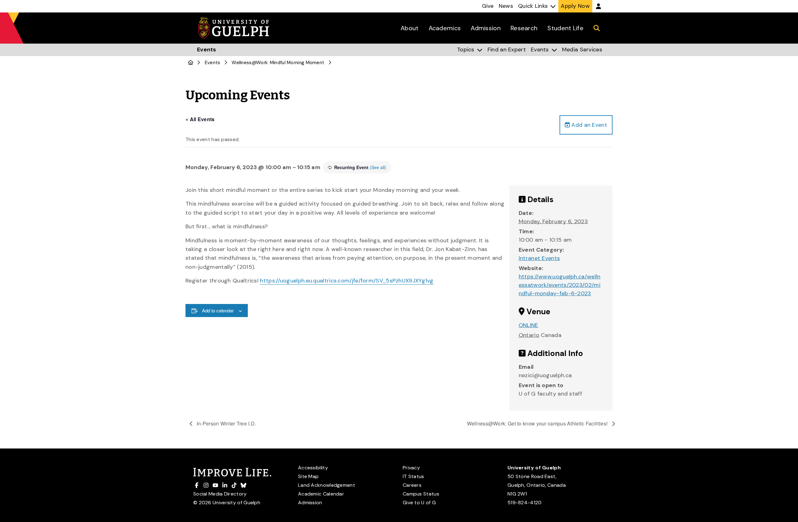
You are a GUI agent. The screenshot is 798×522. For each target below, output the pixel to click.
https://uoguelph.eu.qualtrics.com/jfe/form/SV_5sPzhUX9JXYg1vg (346, 280)
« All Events (200, 119)
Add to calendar (218, 310)
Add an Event (588, 125)
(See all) (378, 167)
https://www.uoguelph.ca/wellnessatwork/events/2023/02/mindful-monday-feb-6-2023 (560, 285)
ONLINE (528, 325)
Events (212, 62)
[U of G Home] (190, 62)
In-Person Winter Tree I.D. (225, 423)
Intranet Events (539, 258)
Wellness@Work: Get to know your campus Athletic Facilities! (538, 423)
